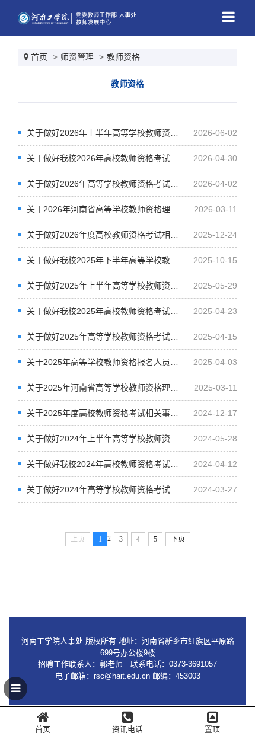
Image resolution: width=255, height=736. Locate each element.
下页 (178, 539)
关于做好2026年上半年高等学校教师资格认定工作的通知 (132, 132)
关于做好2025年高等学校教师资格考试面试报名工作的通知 (136, 336)
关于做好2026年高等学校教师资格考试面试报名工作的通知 (136, 183)
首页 (39, 57)
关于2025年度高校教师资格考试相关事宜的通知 (115, 413)
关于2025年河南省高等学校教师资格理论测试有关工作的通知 (140, 387)
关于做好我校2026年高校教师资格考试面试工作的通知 (127, 158)
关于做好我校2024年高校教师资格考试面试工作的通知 (127, 464)
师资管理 (77, 57)
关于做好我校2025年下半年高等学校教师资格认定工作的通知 (140, 260)
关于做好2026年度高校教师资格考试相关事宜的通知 (123, 234)
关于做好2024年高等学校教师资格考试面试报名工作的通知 (136, 489)
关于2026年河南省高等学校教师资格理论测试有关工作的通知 (140, 209)
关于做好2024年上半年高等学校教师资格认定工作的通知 (132, 438)
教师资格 (123, 57)
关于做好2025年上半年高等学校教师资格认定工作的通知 (132, 285)
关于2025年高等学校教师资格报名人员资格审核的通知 (127, 362)
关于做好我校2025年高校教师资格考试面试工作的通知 (127, 311)
